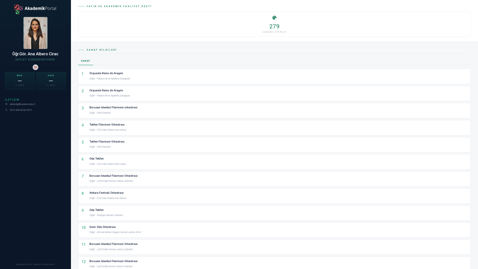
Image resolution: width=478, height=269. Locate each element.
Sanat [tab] (85, 60)
